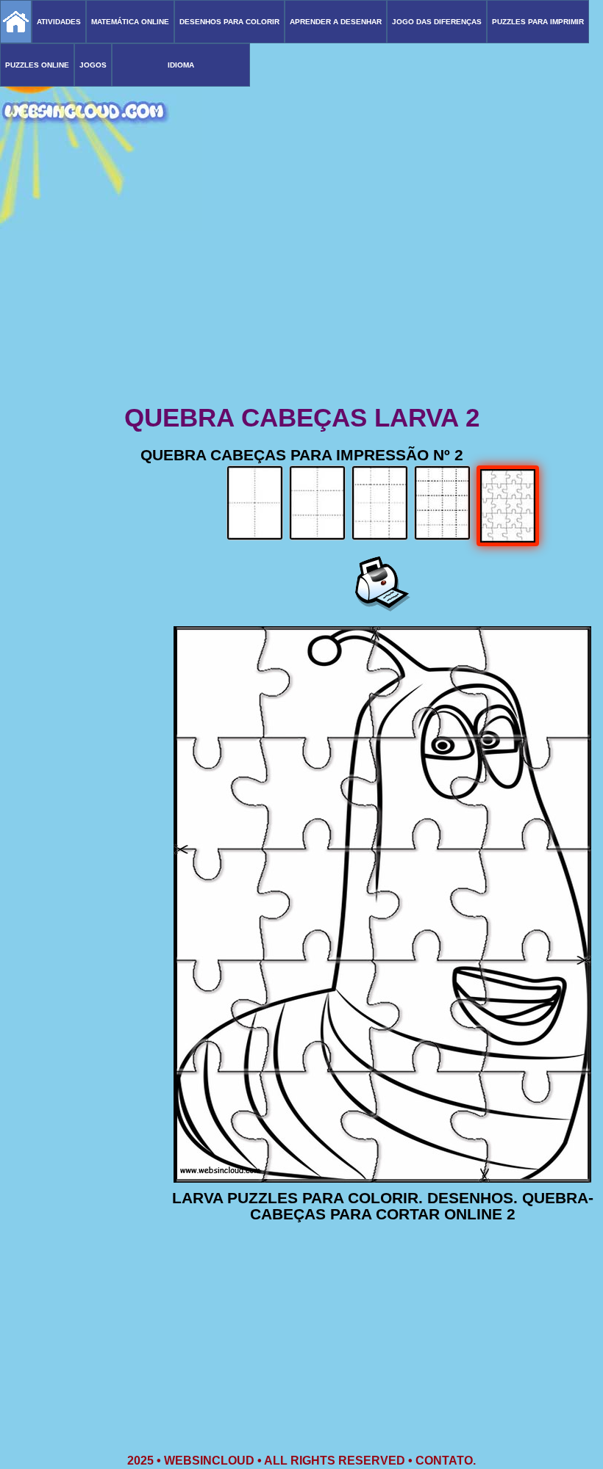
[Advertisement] (301, 286)
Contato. (445, 1460)
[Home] (16, 21)
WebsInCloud (209, 1460)
